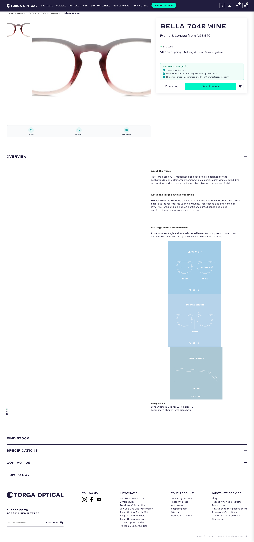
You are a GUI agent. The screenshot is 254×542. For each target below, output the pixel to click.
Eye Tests (47, 6)
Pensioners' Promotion (133, 505)
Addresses (177, 505)
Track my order (179, 502)
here (188, 410)
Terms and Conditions (224, 512)
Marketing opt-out (181, 515)
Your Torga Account (182, 498)
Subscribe (52, 523)
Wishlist (175, 512)
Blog (214, 498)
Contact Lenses (100, 6)
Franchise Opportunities (133, 526)
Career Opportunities (132, 522)
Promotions (218, 505)
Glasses (61, 6)
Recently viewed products (226, 502)
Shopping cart (179, 508)
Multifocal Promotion (132, 498)
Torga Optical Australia (133, 519)
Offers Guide (127, 502)
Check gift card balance (226, 515)
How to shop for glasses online (229, 508)
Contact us (218, 519)
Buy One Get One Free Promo (136, 508)
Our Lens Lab (122, 6)
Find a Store (140, 6)
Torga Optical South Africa (135, 512)
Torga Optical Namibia (132, 515)
